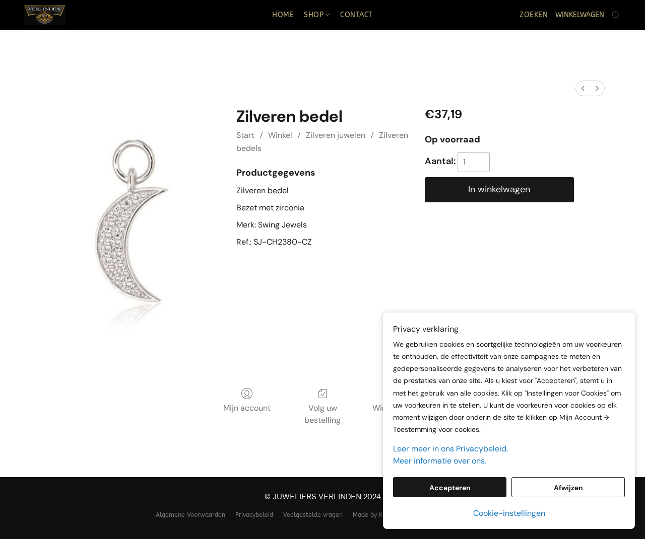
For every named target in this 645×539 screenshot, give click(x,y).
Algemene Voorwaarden (190, 514)
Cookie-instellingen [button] (509, 513)
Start (245, 135)
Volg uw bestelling (322, 414)
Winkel (280, 135)
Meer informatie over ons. (439, 460)
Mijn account (247, 408)
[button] (45, 15)
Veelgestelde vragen (313, 514)
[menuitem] (583, 88)
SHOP (315, 15)
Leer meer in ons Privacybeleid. (450, 448)
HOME (283, 15)
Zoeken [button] (534, 15)
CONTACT (356, 15)
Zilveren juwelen (335, 135)
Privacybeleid (254, 514)
